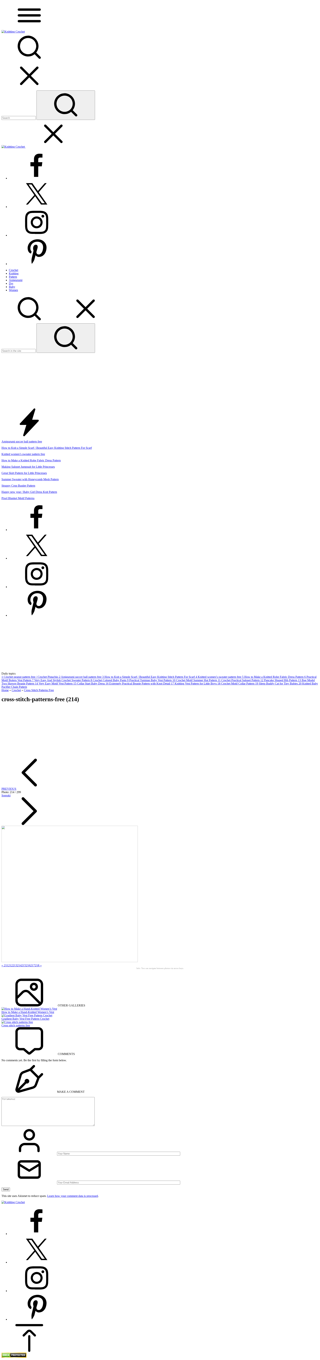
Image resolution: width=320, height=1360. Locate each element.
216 (28, 965)
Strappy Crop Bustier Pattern (18, 485)
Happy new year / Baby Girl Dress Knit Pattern (29, 491)
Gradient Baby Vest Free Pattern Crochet (25, 1018)
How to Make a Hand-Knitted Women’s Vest (27, 1012)
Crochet (16, 690)
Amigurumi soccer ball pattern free (21, 441)
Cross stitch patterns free (15, 1025)
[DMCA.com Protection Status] (13, 1356)
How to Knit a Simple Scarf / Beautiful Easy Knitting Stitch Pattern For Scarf (46, 447)
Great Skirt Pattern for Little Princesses (24, 473)
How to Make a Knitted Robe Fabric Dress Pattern (31, 460)
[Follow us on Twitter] (36, 206)
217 (32, 965)
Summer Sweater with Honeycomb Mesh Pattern (30, 479)
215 (23, 965)
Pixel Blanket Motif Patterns (17, 498)
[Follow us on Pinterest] (36, 263)
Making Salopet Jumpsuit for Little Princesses (28, 466)
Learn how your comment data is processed (72, 1195)
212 (10, 965)
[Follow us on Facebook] (36, 178)
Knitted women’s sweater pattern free (23, 454)
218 (37, 965)
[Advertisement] (160, 381)
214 (19, 965)
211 (6, 965)
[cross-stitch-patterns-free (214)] (69, 961)
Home (5, 690)
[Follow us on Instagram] (36, 235)
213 (15, 965)
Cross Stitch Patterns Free (39, 690)
